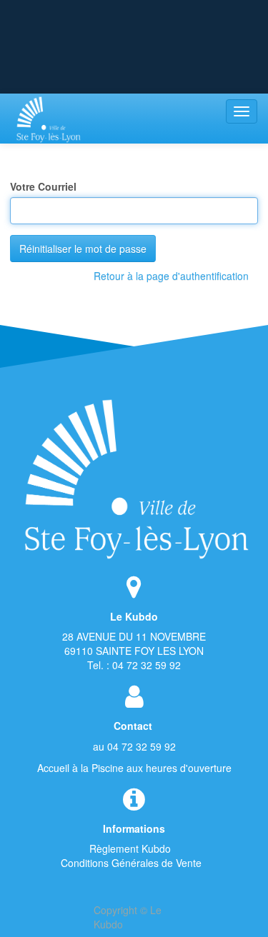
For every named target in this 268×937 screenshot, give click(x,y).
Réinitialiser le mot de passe (83, 248)
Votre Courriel (43, 186)
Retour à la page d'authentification (171, 276)
